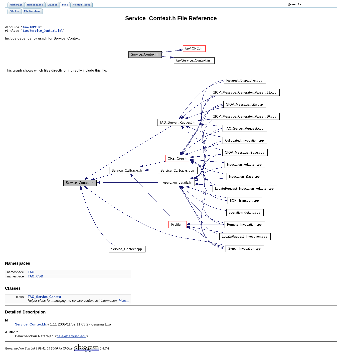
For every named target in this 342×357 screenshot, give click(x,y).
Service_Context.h (30, 324)
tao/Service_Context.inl (43, 31)
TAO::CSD (35, 276)
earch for (295, 4)
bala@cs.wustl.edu (71, 336)
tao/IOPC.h (31, 27)
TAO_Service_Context (44, 297)
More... (124, 300)
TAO (31, 272)
